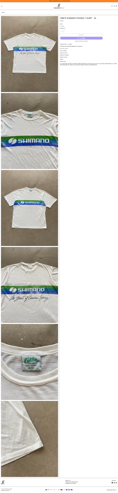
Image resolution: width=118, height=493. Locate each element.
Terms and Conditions (71, 482)
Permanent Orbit (8, 489)
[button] (114, 6)
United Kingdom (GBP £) (111, 489)
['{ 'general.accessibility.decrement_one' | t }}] (60, 30)
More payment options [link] (81, 41)
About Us (67, 480)
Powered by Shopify (5, 490)
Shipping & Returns (70, 483)
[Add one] (64, 30)
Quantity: (62, 28)
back (3, 12)
